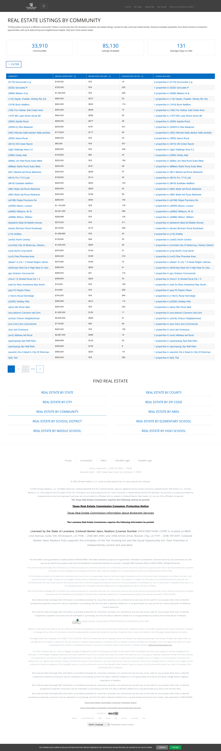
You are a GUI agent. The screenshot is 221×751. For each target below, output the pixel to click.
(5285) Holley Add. (17, 155)
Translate (130, 725)
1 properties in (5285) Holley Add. (171, 155)
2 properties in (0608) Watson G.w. (172, 93)
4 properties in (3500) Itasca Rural (171, 138)
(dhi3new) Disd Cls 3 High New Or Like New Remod (28, 267)
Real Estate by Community (57, 411)
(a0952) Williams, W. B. (20, 211)
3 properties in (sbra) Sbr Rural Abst (172, 307)
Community (134, 718)
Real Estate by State (57, 392)
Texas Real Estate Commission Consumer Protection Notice (110, 506)
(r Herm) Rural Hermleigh (21, 295)
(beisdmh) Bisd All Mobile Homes (25, 222)
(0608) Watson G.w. (18, 93)
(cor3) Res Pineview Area (21, 256)
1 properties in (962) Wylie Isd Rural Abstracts (177, 188)
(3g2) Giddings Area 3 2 (20, 149)
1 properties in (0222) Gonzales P (171, 87)
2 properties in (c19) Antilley (168, 233)
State (99, 718)
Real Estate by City (57, 402)
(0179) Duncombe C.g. (19, 82)
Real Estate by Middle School (57, 431)
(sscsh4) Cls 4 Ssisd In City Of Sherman (28, 352)
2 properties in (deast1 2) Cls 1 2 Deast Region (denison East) (183, 262)
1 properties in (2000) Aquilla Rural (172, 121)
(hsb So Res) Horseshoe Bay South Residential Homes (26, 284)
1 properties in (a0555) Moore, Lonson (174, 205)
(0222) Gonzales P (17, 87)
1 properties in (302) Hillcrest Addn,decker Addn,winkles (183, 132)
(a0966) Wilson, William (20, 217)
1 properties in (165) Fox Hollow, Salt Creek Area (179, 110)
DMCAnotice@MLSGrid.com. (160, 645)
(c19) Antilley (14, 233)
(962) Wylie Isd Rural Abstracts (24, 188)
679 (32, 369)
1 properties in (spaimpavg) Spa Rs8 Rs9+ (176, 340)
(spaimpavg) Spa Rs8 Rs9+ (22, 340)
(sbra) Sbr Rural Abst (19, 307)
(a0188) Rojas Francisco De (22, 200)
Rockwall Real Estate (88, 718)
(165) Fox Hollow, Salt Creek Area (25, 110)
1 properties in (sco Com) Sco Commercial (176, 323)
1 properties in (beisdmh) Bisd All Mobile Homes (178, 222)
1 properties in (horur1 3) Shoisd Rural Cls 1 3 (177, 278)
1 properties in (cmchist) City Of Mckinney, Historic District (183, 245)
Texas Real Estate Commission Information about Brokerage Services (110, 708)
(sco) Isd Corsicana (18, 329)
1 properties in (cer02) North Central (172, 239)
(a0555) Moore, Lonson (20, 205)
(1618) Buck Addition (19, 104)
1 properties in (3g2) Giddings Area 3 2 (174, 149)
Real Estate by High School (164, 431)
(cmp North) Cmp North (20, 250)
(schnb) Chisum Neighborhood (23, 318)
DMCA (104, 460)
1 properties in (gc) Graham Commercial (174, 273)
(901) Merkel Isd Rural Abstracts (24, 172)
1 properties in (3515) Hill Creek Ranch (174, 143)
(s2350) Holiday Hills (18, 301)
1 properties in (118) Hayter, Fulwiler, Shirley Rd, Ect (181, 98)
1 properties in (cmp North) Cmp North (174, 250)
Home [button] (128, 7)
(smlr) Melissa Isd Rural (20, 335)
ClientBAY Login (122, 460)
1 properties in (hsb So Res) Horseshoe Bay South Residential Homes (180, 284)
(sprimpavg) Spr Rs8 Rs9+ (21, 346)
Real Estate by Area (163, 411)
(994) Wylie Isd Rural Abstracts (24, 194)
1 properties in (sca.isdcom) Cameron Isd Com (178, 312)
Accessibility (86, 460)
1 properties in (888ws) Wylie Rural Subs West (178, 166)
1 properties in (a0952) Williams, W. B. (174, 211)
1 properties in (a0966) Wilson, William (174, 217)
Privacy (68, 460)
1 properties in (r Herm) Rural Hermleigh (174, 295)
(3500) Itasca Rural (18, 138)
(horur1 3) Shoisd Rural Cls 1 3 (24, 278)
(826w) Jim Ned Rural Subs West (25, 160)
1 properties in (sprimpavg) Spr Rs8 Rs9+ (175, 346)
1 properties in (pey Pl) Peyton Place (173, 290)
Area (144, 718)
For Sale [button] (138, 7)
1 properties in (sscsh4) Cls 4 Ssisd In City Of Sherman (182, 352)
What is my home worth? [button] (182, 7)
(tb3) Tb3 (13, 357)
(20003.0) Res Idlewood (20, 127)
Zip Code (124, 718)
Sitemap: (74, 718)
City (116, 718)
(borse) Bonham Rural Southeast (25, 228)
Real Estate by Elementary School (163, 421)
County (108, 718)
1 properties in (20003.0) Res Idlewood (174, 127)
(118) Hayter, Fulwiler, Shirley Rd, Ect (27, 98)
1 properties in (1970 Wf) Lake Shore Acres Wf (178, 115)
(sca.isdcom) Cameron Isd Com (24, 312)
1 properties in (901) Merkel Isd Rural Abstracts (178, 172)
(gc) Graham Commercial (21, 273)
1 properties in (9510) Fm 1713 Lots (172, 177)
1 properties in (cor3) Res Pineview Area (175, 256)
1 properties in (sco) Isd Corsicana (171, 329)
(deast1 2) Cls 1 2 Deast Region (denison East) (29, 262)
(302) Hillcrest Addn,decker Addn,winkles (29, 132)
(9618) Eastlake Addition (20, 183)
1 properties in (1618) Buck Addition (172, 104)
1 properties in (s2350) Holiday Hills (172, 301)
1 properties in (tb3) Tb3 (166, 357)
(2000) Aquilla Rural (18, 121)
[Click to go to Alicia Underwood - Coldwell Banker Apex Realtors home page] (33, 6)
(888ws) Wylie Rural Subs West (24, 166)
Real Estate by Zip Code (163, 402)
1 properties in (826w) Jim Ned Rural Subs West (178, 160)
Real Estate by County (163, 392)
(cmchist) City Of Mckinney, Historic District (26, 245)
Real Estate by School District (57, 421)
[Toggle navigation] (43, 6)
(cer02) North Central (19, 239)
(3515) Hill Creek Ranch (20, 143)
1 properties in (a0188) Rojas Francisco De (176, 200)
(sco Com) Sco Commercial (22, 323)
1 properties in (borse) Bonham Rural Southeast (178, 228)
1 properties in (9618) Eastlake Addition (174, 183)
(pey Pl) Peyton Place (19, 290)
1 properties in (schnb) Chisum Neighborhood (177, 318)
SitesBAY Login (145, 460)
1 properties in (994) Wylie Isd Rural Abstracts (177, 194)
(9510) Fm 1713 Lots (19, 177)
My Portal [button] (161, 7)
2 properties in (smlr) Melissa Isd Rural (174, 335)
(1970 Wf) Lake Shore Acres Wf (24, 115)
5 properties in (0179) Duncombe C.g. (173, 82)
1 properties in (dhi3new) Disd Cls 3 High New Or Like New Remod (181, 267)
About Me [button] (149, 7)
